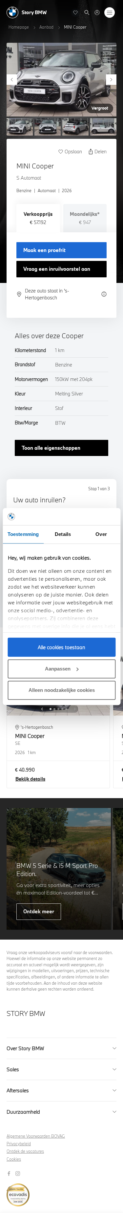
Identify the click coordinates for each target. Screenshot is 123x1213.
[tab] (38, 218)
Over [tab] (101, 534)
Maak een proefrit (44, 250)
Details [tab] (63, 534)
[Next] (111, 79)
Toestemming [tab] (23, 534)
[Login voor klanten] (97, 12)
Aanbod (46, 27)
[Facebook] (10, 1173)
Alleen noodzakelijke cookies (62, 690)
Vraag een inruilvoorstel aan (56, 268)
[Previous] (12, 79)
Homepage (19, 27)
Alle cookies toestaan (61, 647)
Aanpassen (58, 668)
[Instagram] (18, 1173)
